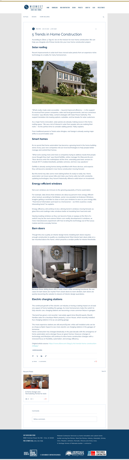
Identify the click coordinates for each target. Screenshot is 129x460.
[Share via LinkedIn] (41, 356)
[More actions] (96, 29)
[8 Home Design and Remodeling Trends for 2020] (36, 382)
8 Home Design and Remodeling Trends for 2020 (35, 393)
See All (104, 371)
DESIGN (34, 16)
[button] (103, 17)
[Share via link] (46, 356)
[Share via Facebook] (33, 356)
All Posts (25, 16)
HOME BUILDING (45, 16)
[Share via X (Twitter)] (37, 356)
